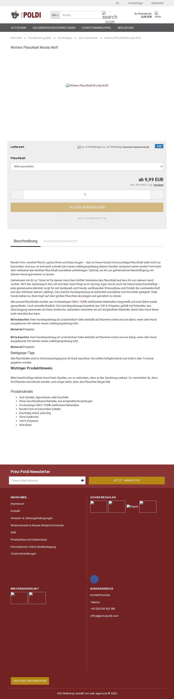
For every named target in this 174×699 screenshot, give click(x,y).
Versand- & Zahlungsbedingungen (32, 518)
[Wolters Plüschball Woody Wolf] (87, 85)
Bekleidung (126, 27)
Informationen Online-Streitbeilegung (33, 546)
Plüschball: (18, 158)
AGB (13, 532)
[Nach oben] (162, 693)
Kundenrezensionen (61, 241)
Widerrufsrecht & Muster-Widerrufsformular (37, 525)
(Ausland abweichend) (136, 147)
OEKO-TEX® (79, 301)
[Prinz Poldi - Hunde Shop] (27, 14)
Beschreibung (25, 241)
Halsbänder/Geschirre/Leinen (54, 27)
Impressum (17, 503)
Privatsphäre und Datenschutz (29, 539)
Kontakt (15, 511)
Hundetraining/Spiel (96, 27)
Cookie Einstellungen (23, 553)
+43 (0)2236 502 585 (102, 608)
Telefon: (95, 602)
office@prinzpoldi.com (104, 615)
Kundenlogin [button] (135, 3)
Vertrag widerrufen (29, 680)
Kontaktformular (100, 595)
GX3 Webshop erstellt (70, 693)
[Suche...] (106, 15)
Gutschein (18, 27)
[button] (116, 3)
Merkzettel (156, 3)
